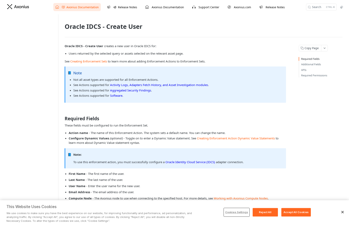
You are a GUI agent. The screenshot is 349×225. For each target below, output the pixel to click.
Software (116, 95)
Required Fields (310, 59)
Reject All (265, 212)
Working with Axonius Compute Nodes (241, 198)
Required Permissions (314, 75)
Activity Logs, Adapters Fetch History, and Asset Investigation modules (159, 85)
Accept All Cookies (296, 212)
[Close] (342, 212)
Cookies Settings (236, 212)
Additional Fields (311, 64)
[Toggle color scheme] (341, 7)
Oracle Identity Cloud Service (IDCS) (190, 162)
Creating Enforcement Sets (88, 61)
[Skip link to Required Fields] (62, 118)
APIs (303, 70)
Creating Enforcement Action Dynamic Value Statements (236, 138)
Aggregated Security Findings (130, 90)
